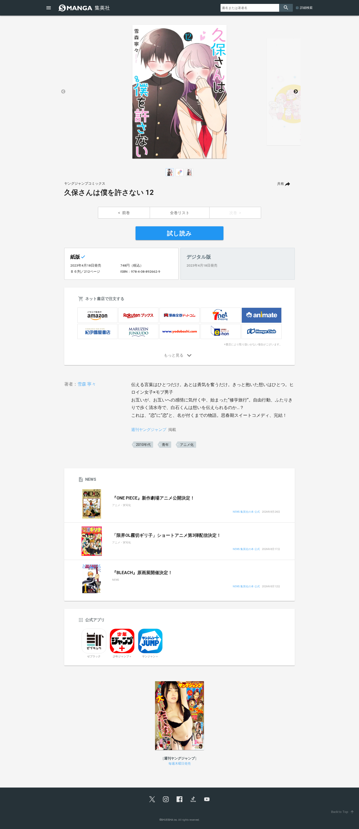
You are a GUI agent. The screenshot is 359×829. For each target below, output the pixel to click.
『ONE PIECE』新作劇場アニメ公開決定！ (153, 498)
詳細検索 (306, 8)
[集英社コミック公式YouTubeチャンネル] (207, 799)
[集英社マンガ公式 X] (152, 799)
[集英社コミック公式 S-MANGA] (84, 8)
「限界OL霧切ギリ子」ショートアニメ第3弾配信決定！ (166, 535)
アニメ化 (187, 445)
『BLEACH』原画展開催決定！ (142, 572)
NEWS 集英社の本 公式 (246, 512)
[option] (179, 91)
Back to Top (342, 812)
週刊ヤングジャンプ (148, 429)
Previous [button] (63, 92)
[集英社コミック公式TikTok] (193, 799)
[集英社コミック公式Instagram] (166, 799)
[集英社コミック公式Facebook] (179, 799)
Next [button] (296, 92)
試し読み (179, 233)
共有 (280, 184)
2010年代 (143, 445)
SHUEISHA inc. (169, 820)
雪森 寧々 (86, 384)
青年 (165, 445)
